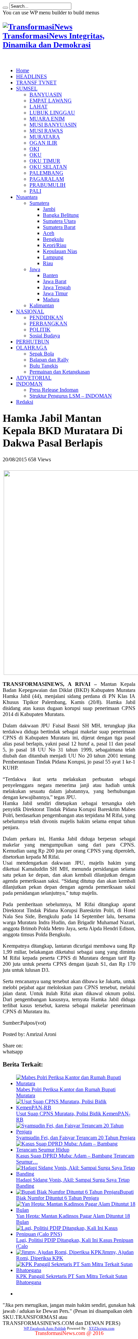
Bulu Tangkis (43, 366)
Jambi (49, 209)
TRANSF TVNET (36, 82)
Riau (48, 263)
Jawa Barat (54, 281)
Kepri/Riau (54, 245)
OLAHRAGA (31, 347)
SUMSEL (27, 88)
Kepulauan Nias (60, 251)
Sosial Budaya (44, 335)
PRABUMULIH (47, 185)
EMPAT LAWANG (50, 100)
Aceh (48, 233)
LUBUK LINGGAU (52, 112)
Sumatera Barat (59, 227)
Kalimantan (41, 305)
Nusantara (27, 197)
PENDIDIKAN (46, 317)
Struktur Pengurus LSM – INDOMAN (70, 396)
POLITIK (40, 329)
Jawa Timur (55, 293)
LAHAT (38, 106)
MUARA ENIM (47, 119)
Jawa (34, 269)
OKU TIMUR (44, 161)
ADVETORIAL (34, 378)
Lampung (53, 257)
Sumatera (39, 203)
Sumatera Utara (59, 221)
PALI (35, 191)
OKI (34, 149)
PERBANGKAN (48, 323)
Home (22, 70)
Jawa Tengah (57, 287)
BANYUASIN (45, 94)
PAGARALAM (46, 179)
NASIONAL (30, 311)
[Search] (5, 8)
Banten (50, 275)
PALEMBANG (46, 173)
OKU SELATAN (48, 167)
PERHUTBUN (32, 341)
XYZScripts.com (102, 1328)
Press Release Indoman (53, 390)
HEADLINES (31, 76)
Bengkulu (53, 239)
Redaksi (24, 402)
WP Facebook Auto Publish (45, 1328)
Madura (51, 299)
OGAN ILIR (43, 143)
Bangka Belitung (61, 215)
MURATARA (44, 137)
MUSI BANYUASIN (53, 125)
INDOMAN (29, 384)
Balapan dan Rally (49, 360)
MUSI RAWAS (46, 131)
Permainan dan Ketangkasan (59, 372)
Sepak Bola (41, 354)
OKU (35, 155)
